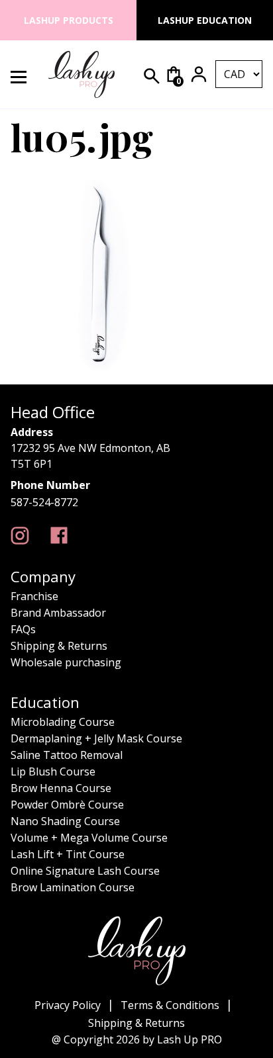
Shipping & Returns (59, 646)
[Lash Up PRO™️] (20, 536)
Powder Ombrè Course (67, 804)
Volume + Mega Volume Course (89, 837)
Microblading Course (63, 722)
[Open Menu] (26, 74)
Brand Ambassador (58, 612)
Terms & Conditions (170, 1005)
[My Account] (199, 74)
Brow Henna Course (61, 788)
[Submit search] (152, 76)
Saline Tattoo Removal (67, 755)
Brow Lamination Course (73, 887)
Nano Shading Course (65, 821)
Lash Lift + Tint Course (68, 854)
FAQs (23, 629)
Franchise (34, 596)
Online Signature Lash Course (85, 870)
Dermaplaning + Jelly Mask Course (96, 738)
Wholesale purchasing (66, 662)
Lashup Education (205, 20)
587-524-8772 (44, 502)
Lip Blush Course (53, 771)
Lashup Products (68, 20)
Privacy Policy (67, 1005)
